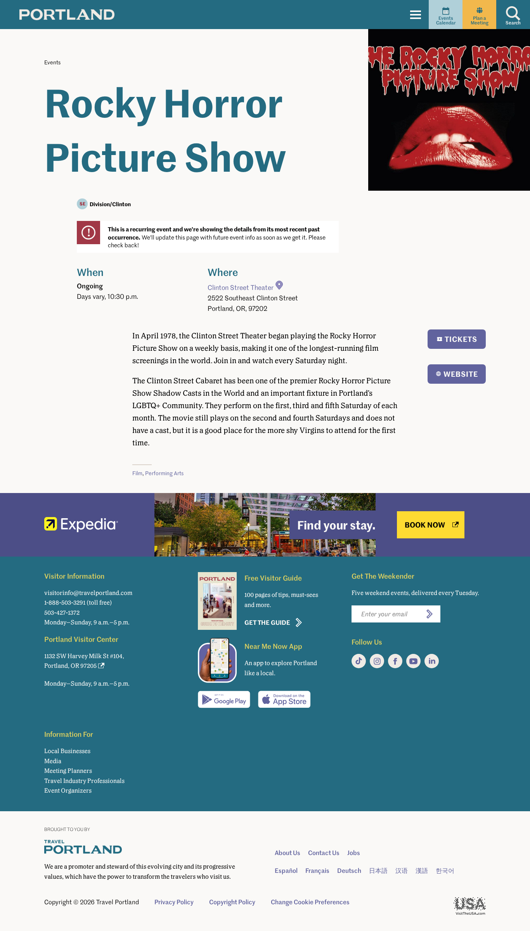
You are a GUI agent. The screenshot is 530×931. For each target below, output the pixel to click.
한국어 (445, 870)
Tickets (461, 339)
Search (513, 22)
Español (286, 870)
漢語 (422, 870)
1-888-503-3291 (64, 602)
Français (317, 870)
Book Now (425, 524)
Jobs (353, 852)
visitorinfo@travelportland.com (88, 593)
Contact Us (323, 852)
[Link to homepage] (66, 14)
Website (460, 374)
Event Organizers (68, 790)
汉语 (401, 870)
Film (137, 473)
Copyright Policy (232, 902)
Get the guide (267, 622)
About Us (287, 852)
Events (52, 62)
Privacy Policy (174, 902)
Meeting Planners (68, 770)
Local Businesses (67, 751)
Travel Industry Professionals (84, 780)
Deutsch (349, 870)
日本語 (378, 870)
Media (52, 761)
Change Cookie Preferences (310, 902)
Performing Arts (164, 473)
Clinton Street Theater (241, 287)
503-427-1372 (62, 612)
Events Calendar (446, 20)
